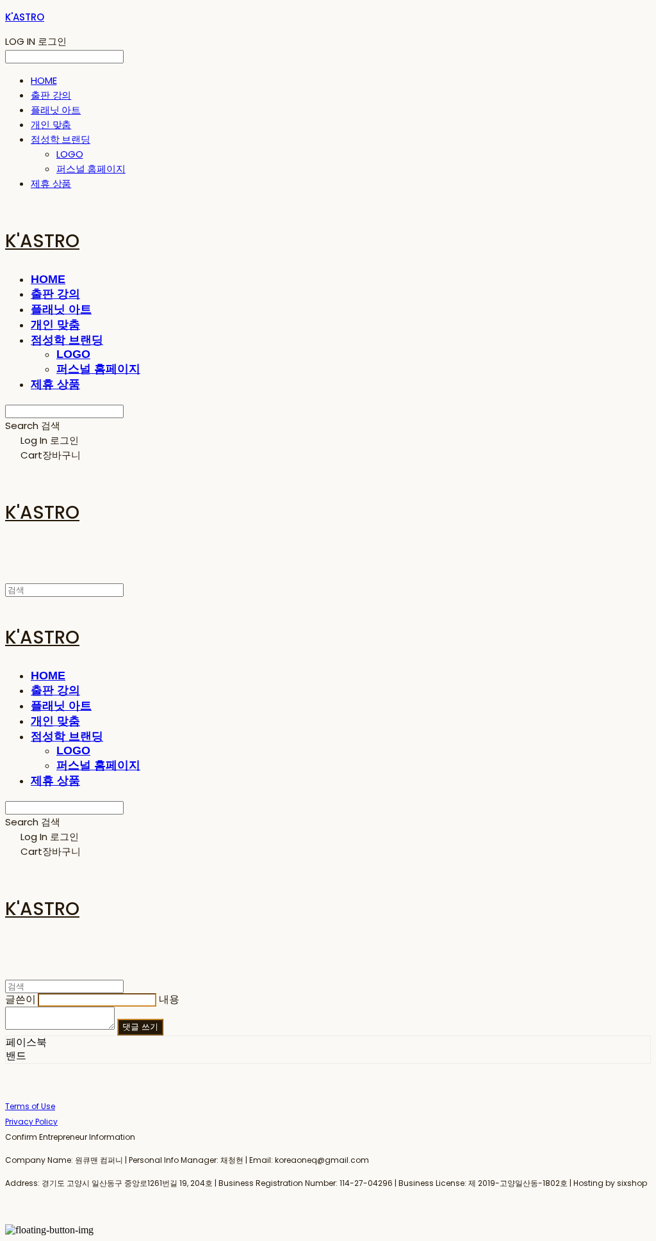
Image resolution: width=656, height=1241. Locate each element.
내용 (169, 999)
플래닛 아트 (56, 110)
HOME (43, 80)
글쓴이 (20, 999)
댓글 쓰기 (140, 1027)
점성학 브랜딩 (60, 139)
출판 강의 (51, 95)
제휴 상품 (51, 183)
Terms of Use (30, 1106)
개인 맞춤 (51, 124)
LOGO (69, 154)
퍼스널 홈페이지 (91, 168)
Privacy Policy (31, 1121)
